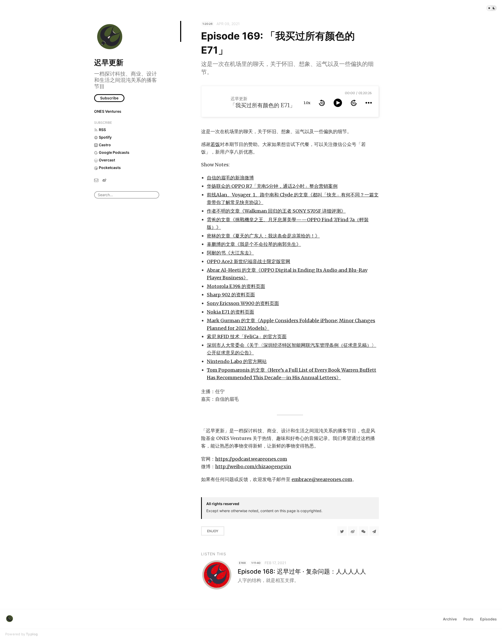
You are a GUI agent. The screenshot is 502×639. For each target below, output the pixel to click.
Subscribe (109, 98)
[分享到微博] (352, 531)
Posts (468, 619)
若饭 (215, 144)
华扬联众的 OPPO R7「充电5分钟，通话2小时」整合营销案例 (272, 186)
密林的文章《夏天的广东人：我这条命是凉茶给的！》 (263, 236)
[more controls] (368, 103)
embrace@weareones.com (322, 479)
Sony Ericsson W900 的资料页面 (243, 303)
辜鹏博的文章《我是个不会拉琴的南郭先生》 (254, 244)
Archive (450, 619)
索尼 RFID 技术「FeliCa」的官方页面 (247, 336)
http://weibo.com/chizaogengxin (253, 466)
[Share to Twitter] (342, 531)
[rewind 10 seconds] (322, 103)
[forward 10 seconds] (354, 103)
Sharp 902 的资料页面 (231, 295)
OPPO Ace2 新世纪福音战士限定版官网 (248, 261)
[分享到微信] (363, 531)
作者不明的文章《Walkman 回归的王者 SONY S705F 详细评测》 (276, 211)
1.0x (307, 102)
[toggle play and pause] (338, 103)
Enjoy (212, 531)
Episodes (488, 619)
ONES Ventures (107, 111)
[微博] (104, 180)
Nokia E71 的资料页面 (230, 312)
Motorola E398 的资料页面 (236, 286)
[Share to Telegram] (374, 531)
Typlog (32, 634)
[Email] (96, 180)
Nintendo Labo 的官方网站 (237, 361)
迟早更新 (108, 62)
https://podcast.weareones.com (251, 459)
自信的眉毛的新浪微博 (230, 178)
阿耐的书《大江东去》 (230, 253)
